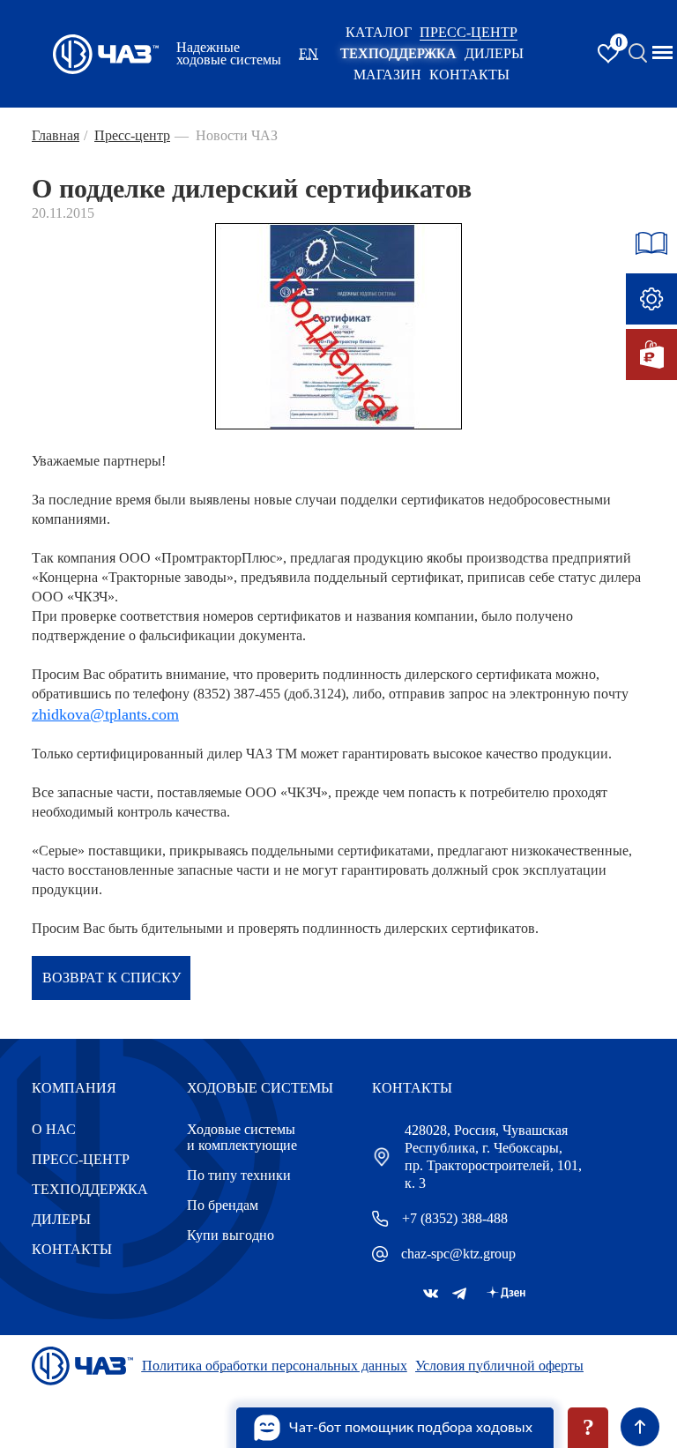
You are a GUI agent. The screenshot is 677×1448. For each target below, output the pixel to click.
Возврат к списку (111, 977)
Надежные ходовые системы (228, 53)
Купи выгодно (230, 1235)
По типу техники (239, 1175)
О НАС (54, 1129)
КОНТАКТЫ (469, 74)
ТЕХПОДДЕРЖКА (398, 53)
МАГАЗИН (387, 74)
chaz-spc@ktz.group (458, 1253)
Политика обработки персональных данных (274, 1365)
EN (308, 53)
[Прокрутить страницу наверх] (640, 1426)
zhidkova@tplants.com (105, 714)
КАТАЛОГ (379, 32)
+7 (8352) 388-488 (455, 1218)
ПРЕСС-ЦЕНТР (468, 32)
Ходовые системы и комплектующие (242, 1137)
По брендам (222, 1205)
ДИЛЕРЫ (61, 1219)
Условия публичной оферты (499, 1365)
